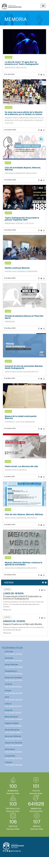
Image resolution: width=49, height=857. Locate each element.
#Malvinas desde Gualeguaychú (21, 372)
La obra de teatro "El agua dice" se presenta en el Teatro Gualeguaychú (21, 63)
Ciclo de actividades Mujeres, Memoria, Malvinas (23, 168)
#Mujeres (10, 173)
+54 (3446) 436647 (13, 732)
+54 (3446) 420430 (13, 693)
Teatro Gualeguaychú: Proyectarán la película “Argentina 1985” (22, 219)
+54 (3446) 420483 (13, 674)
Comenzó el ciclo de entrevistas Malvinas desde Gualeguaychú (24, 367)
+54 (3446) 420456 (13, 765)
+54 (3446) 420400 (13, 654)
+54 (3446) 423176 (13, 739)
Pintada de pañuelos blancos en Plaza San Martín (24, 317)
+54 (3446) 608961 (13, 726)
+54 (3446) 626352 (13, 687)
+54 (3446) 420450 (13, 758)
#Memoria (10, 67)
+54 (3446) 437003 (13, 680)
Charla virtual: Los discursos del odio (21, 466)
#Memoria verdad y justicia (19, 223)
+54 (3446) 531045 (13, 706)
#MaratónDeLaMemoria (17, 118)
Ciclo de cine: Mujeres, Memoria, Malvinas (24, 514)
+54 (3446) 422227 (13, 713)
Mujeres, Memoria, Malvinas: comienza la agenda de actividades (23, 563)
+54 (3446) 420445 (13, 700)
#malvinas (21, 67)
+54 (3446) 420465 (13, 660)
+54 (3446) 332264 (13, 752)
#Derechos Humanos (16, 271)
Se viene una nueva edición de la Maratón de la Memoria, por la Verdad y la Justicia (23, 113)
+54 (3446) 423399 (13, 745)
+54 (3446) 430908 (13, 667)
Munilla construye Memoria (17, 268)
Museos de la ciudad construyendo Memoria (21, 417)
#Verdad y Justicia (15, 422)
